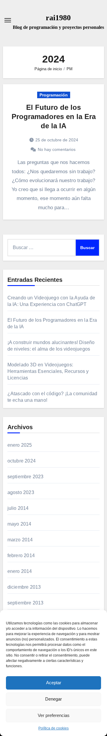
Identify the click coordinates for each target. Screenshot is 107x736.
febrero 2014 (21, 555)
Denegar (53, 698)
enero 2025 (19, 445)
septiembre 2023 (25, 476)
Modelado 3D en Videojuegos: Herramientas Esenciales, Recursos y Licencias (48, 371)
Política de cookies (53, 728)
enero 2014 (19, 571)
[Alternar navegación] (7, 20)
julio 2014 (18, 508)
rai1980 (58, 17)
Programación (54, 95)
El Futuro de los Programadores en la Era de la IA (54, 116)
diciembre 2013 (24, 587)
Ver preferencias (54, 715)
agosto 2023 (20, 492)
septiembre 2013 (25, 602)
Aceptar (53, 682)
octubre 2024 (21, 460)
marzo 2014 (20, 539)
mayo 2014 (19, 523)
